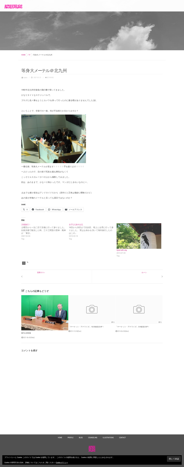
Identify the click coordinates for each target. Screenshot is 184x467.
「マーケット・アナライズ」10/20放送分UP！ (86, 327)
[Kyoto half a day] (139, 236)
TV (24, 263)
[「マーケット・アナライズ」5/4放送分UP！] (138, 309)
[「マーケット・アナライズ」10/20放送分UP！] (91, 309)
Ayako (25, 78)
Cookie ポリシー (62, 463)
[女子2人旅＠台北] (92, 231)
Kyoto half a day (122, 250)
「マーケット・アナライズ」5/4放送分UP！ (132, 327)
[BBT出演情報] (44, 312)
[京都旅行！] (45, 231)
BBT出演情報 (26, 333)
